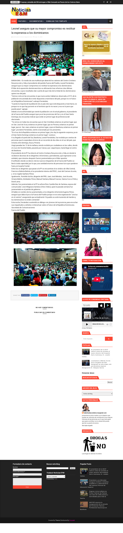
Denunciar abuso (88, 373)
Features (22, 21)
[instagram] (110, 2)
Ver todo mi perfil (87, 425)
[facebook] (104, 2)
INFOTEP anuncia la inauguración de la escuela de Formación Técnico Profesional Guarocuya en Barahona (94, 506)
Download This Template (56, 21)
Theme (57, 520)
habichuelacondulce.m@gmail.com (95, 413)
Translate (60, 479)
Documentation (36, 21)
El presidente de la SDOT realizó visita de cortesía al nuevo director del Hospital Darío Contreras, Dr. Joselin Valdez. (96, 353)
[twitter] (107, 2)
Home (14, 21)
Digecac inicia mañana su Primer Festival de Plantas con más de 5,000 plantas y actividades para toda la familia (94, 495)
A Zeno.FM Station (87, 328)
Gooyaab (72, 520)
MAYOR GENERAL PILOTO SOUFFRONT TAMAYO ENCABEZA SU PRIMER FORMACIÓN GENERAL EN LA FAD (58, 2)
